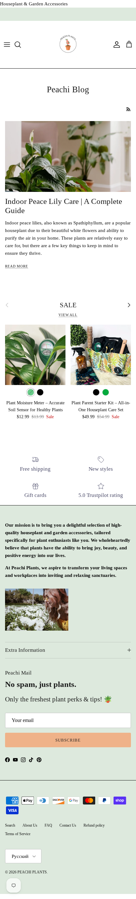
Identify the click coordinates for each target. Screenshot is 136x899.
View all (68, 315)
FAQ (48, 825)
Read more (16, 266)
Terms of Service (17, 834)
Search (10, 825)
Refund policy (94, 825)
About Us (29, 825)
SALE (68, 305)
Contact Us (67, 825)
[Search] (21, 45)
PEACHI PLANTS (32, 872)
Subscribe (68, 740)
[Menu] (7, 45)
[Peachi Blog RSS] (128, 109)
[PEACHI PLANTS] (68, 44)
